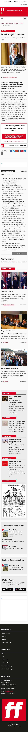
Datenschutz (5, 663)
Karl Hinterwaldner (8, 305)
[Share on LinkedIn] (25, 151)
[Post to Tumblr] (19, 151)
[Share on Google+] (16, 151)
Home (2, 23)
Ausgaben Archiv (23, 1)
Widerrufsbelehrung (7, 666)
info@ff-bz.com (9, 691)
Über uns (4, 636)
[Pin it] (22, 151)
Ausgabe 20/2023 (18, 23)
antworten (19, 253)
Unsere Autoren (6, 633)
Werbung (16, 1)
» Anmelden (22, 145)
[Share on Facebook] (11, 151)
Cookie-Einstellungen (7, 669)
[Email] (2, 153)
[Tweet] (14, 151)
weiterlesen (23, 305)
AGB (3, 657)
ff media (5, 342)
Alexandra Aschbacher (10, 77)
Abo (11, 1)
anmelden (12, 261)
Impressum (5, 660)
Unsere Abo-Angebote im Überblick (14, 141)
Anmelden (6, 1)
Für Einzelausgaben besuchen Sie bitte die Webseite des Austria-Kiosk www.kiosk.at (14, 136)
